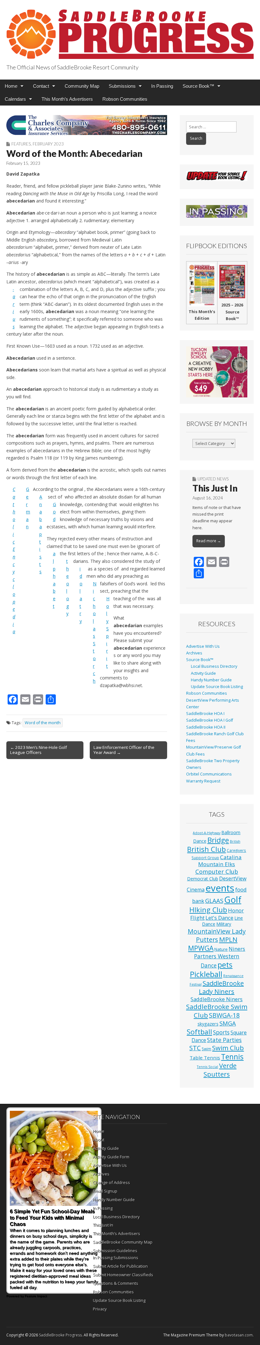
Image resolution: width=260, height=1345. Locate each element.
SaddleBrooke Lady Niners (221, 987)
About (98, 1139)
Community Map (82, 86)
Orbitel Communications (209, 774)
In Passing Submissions (115, 1257)
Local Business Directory (214, 666)
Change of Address (111, 1182)
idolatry (81, 595)
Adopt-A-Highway (206, 833)
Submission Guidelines (115, 1250)
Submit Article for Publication (120, 1266)
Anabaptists (40, 534)
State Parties (224, 1040)
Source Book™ (198, 86)
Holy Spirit (107, 632)
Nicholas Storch (94, 632)
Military (223, 924)
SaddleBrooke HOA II (205, 727)
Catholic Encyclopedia (14, 560)
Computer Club (216, 871)
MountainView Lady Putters (217, 935)
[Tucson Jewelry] (216, 371)
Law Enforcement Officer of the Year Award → (124, 749)
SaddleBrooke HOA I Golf (209, 720)
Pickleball (206, 974)
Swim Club (228, 1047)
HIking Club (208, 909)
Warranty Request (203, 781)
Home (11, 86)
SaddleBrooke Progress (60, 1335)
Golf (232, 899)
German (28, 508)
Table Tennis (205, 1057)
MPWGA (200, 948)
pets (225, 965)
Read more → (208, 541)
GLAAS (214, 900)
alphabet (54, 579)
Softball (199, 1031)
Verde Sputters (220, 1069)
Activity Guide (203, 673)
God (54, 511)
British (235, 841)
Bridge (218, 840)
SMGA (227, 1023)
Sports (221, 1032)
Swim (206, 1048)
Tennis (232, 1057)
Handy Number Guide (211, 680)
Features (21, 143)
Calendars (15, 99)
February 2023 (48, 143)
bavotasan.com (239, 1335)
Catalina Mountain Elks (220, 860)
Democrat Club (202, 879)
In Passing (162, 86)
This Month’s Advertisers (67, 99)
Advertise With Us (203, 646)
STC (195, 1048)
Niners (237, 948)
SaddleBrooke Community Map (123, 1242)
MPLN (228, 939)
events (219, 888)
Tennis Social (207, 1067)
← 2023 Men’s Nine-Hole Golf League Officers (38, 749)
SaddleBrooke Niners (217, 999)
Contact (41, 86)
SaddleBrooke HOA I (205, 713)
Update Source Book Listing (217, 686)
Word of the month (43, 722)
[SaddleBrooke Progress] (130, 30)
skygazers (208, 1024)
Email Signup (105, 1191)
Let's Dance (219, 917)
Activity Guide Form (111, 1157)
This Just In (214, 488)
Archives (194, 653)
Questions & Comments (115, 1283)
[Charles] (86, 125)
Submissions (122, 86)
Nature (221, 949)
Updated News (213, 478)
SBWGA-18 (224, 1015)
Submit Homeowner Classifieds (123, 1274)
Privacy (100, 1309)
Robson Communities (124, 99)
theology (67, 587)
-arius (14, 308)
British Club (206, 849)
